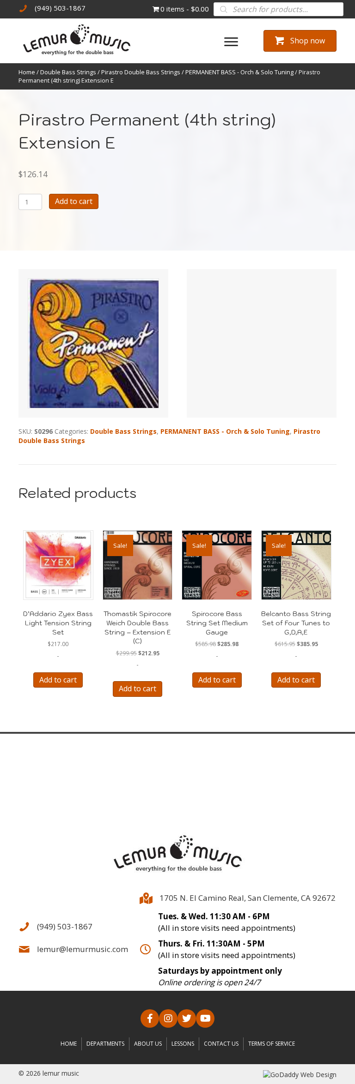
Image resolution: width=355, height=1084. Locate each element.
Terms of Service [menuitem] (271, 1044)
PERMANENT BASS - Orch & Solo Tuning (239, 72)
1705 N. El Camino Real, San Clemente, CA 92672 (247, 897)
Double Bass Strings (68, 72)
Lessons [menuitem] (182, 1044)
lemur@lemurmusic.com (82, 949)
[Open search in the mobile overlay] (278, 9)
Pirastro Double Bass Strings (140, 72)
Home (26, 72)
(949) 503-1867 (60, 7)
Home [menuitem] (69, 1044)
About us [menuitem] (148, 1044)
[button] (150, 1018)
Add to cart (73, 201)
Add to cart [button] (58, 680)
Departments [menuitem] (105, 1044)
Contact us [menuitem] (221, 1044)
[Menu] (231, 42)
